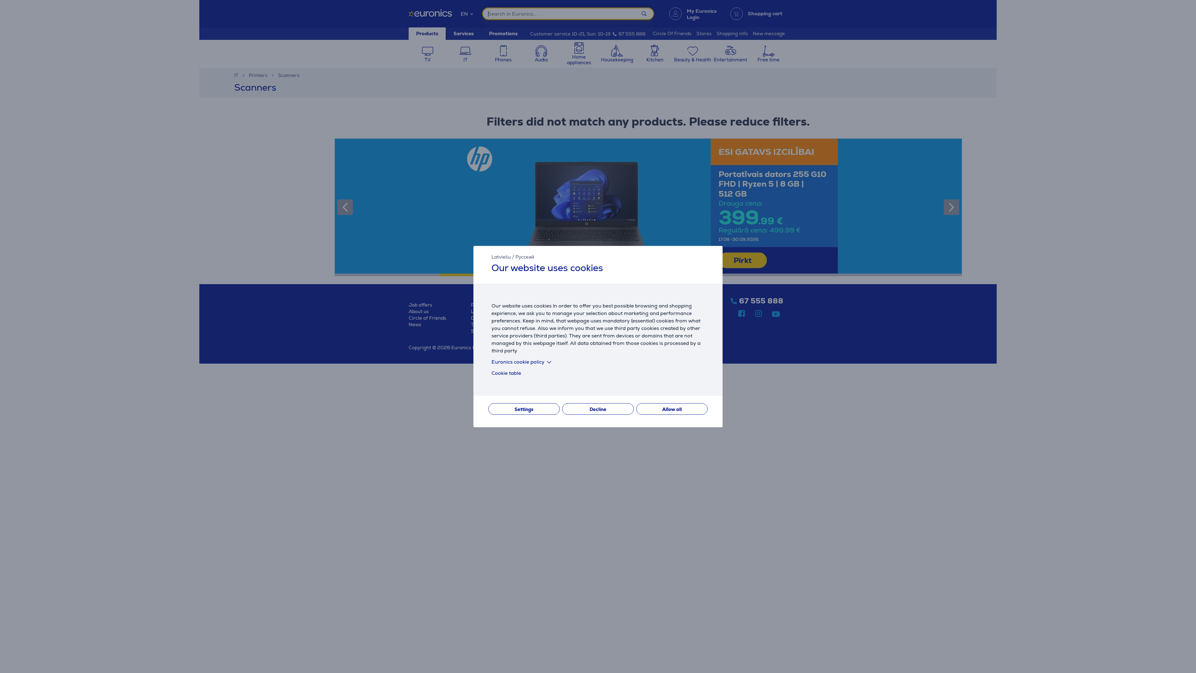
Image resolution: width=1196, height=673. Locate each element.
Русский (524, 257)
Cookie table (506, 373)
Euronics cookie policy (517, 362)
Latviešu (501, 257)
